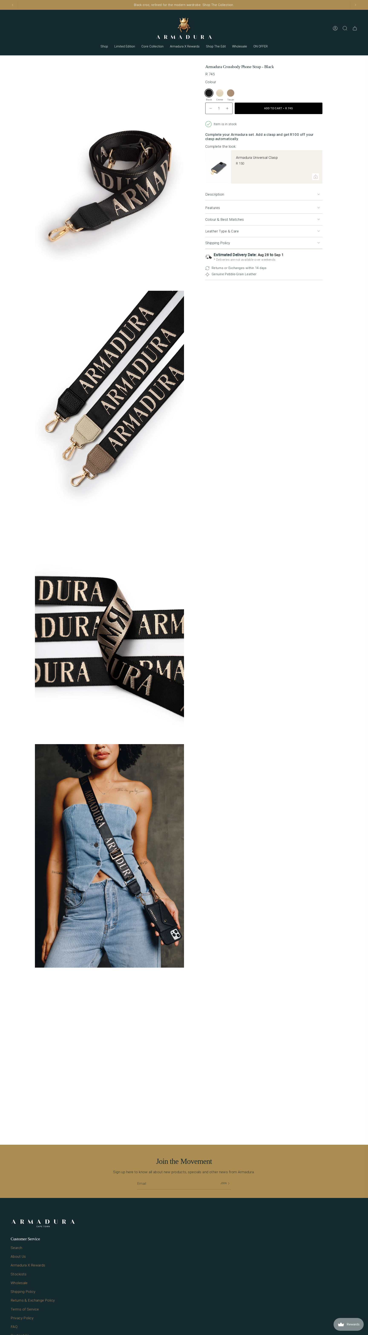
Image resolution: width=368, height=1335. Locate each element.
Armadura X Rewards (28, 1265)
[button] (104, 47)
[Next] (355, 5)
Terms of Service (25, 1309)
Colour (210, 82)
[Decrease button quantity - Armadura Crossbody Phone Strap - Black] (210, 108)
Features (212, 208)
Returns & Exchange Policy (33, 1300)
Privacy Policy (22, 1318)
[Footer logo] (43, 1223)
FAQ (14, 1327)
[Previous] (12, 5)
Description (214, 194)
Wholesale (19, 1283)
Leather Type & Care (222, 231)
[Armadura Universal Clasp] (218, 166)
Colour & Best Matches (224, 219)
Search (16, 1248)
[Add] (315, 176)
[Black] (209, 93)
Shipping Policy (217, 243)
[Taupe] (230, 93)
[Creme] (219, 93)
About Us (18, 1256)
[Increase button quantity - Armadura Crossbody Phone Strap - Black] (227, 108)
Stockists (19, 1274)
